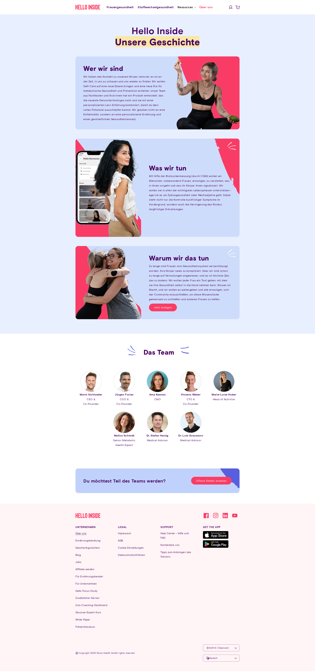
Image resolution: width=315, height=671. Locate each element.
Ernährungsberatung (88, 540)
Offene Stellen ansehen (211, 480)
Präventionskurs (85, 626)
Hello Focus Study (86, 590)
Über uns (80, 533)
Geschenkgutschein (87, 547)
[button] (186, 7)
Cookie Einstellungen (131, 547)
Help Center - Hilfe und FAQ (174, 535)
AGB (120, 540)
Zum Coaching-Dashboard (91, 605)
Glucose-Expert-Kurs (88, 612)
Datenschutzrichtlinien (131, 554)
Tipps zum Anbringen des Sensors (175, 554)
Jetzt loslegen (163, 307)
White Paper (82, 619)
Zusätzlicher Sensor (87, 597)
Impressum (124, 533)
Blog (78, 554)
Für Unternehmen (86, 583)
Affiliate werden (84, 569)
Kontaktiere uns (169, 544)
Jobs (78, 561)
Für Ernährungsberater (89, 576)
